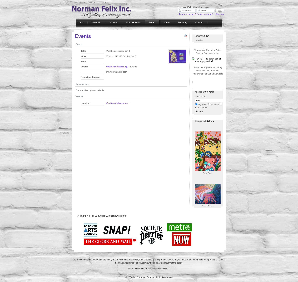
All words (215, 104)
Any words (203, 104)
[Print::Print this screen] (185, 36)
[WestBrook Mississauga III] (177, 57)
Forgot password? (204, 14)
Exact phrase (201, 107)
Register (220, 14)
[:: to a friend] (182, 36)
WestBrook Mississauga (117, 67)
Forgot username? (187, 14)
